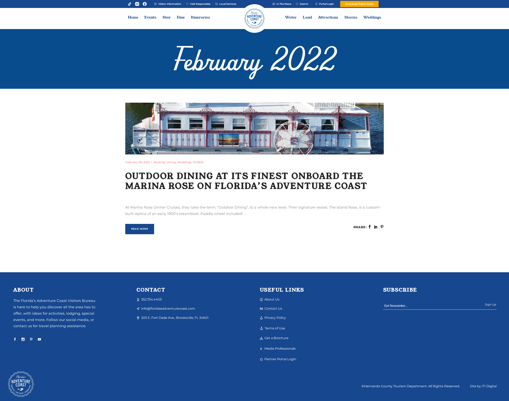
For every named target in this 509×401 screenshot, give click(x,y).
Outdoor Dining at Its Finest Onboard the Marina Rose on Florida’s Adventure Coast (246, 181)
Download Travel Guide (359, 3)
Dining (171, 162)
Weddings (184, 162)
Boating (159, 162)
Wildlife (198, 162)
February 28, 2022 (138, 162)
